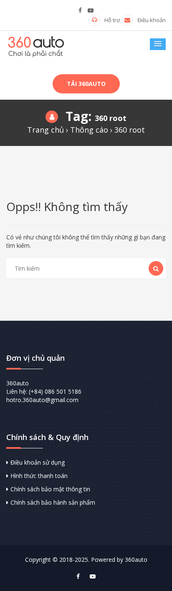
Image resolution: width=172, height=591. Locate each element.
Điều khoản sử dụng (37, 462)
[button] (158, 44)
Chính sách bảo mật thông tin (50, 489)
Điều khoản (151, 20)
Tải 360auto (86, 84)
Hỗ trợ (112, 20)
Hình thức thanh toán (39, 476)
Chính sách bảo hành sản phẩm (52, 502)
